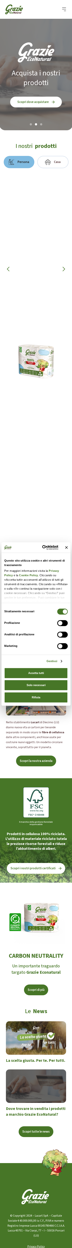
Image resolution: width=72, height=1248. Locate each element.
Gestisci (52, 661)
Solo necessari (36, 685)
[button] (64, 9)
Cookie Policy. (28, 575)
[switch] (62, 623)
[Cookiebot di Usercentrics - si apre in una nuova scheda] (43, 547)
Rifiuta (36, 697)
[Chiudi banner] (66, 547)
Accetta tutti (36, 673)
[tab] (19, 162)
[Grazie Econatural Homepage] (16, 9)
